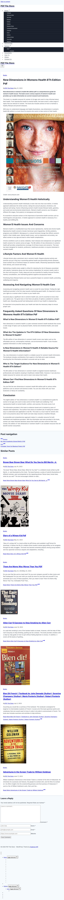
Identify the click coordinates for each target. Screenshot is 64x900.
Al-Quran (12, 50)
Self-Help (9, 17)
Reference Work (10, 15)
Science (8, 34)
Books (5, 75)
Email (33, 829)
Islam (8, 889)
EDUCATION (8, 43)
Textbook (9, 12)
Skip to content (5, 1)
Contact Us (8, 59)
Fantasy (8, 21)
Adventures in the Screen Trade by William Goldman (27, 772)
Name (33, 826)
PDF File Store (9, 88)
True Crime (9, 39)
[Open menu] (2, 66)
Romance (9, 41)
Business (9, 19)
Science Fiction (10, 37)
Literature (9, 30)
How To (7, 55)
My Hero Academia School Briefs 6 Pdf (13, 440)
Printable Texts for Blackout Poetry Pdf (13, 445)
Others (7, 57)
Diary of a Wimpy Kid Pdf (14, 535)
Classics (9, 23)
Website (33, 833)
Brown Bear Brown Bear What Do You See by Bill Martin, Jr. (30, 462)
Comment (44, 822)
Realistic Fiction (10, 26)
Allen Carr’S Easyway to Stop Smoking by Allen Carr (27, 623)
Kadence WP (34, 847)
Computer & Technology (12, 28)
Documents (8, 53)
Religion (6, 886)
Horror (8, 32)
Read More (25, 480)
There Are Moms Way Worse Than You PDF (22, 566)
